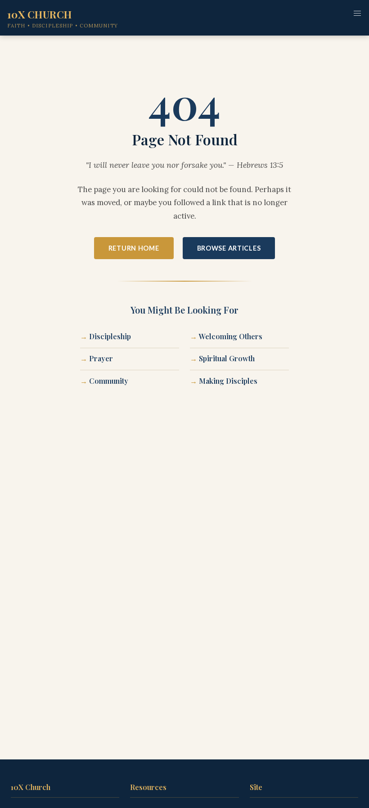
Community (108, 381)
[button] (357, 13)
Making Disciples (228, 381)
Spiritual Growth (227, 358)
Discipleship (110, 336)
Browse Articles (229, 248)
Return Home (133, 248)
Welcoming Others (230, 336)
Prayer (101, 358)
